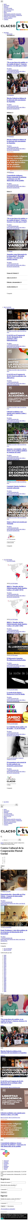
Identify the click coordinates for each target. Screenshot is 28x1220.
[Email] (17, 305)
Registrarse (3, 1192)
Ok (2, 1218)
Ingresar (3, 1206)
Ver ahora (9, 68)
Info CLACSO (10, 308)
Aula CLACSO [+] (12, 277)
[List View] (4, 862)
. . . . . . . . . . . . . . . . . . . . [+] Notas (11, 784)
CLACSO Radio (11, 561)
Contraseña (4, 1189)
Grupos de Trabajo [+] (13, 273)
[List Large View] (4, 860)
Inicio (2, 842)
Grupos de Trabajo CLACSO (15, 758)
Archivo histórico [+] (12, 286)
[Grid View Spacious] (4, 859)
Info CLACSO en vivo (14, 1087)
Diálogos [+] (10, 112)
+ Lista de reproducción (13, 70)
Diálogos (11, 95)
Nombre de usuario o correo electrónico (11, 1199)
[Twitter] (17, 298)
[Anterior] (1, 1213)
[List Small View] (4, 863)
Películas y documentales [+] (14, 282)
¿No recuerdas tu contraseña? (8, 1209)
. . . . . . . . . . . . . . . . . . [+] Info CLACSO (11, 542)
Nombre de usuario (6, 1182)
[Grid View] (4, 857)
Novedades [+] (10, 35)
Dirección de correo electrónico (9, 1185)
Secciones (6, 32)
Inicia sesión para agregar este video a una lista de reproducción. (16, 72)
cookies (8, 1214)
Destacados (9, 34)
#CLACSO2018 (7, 927)
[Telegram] (17, 303)
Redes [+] (9, 191)
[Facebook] (17, 295)
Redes (10, 59)
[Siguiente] (2, 1213)
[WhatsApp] (17, 300)
